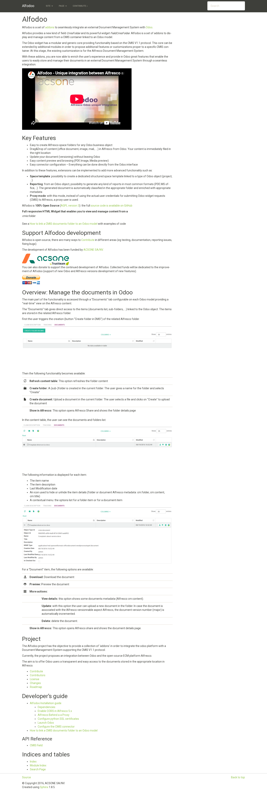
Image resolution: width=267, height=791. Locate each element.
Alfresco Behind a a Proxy (53, 714)
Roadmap (36, 687)
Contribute (36, 671)
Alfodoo (28, 6)
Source (26, 777)
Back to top (238, 777)
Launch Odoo (46, 722)
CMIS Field (36, 745)
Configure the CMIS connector (56, 726)
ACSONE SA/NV (93, 249)
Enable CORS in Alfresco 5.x (55, 711)
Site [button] (48, 6)
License (34, 679)
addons (49, 27)
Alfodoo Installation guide (45, 703)
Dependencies (46, 707)
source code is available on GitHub (111, 205)
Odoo (149, 27)
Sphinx (44, 787)
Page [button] (62, 6)
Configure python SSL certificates (58, 718)
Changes (35, 683)
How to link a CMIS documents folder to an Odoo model (64, 730)
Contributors (37, 675)
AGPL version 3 (70, 205)
